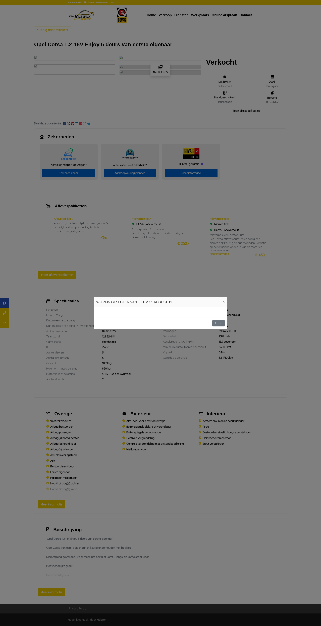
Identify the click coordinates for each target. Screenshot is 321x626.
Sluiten (219, 323)
